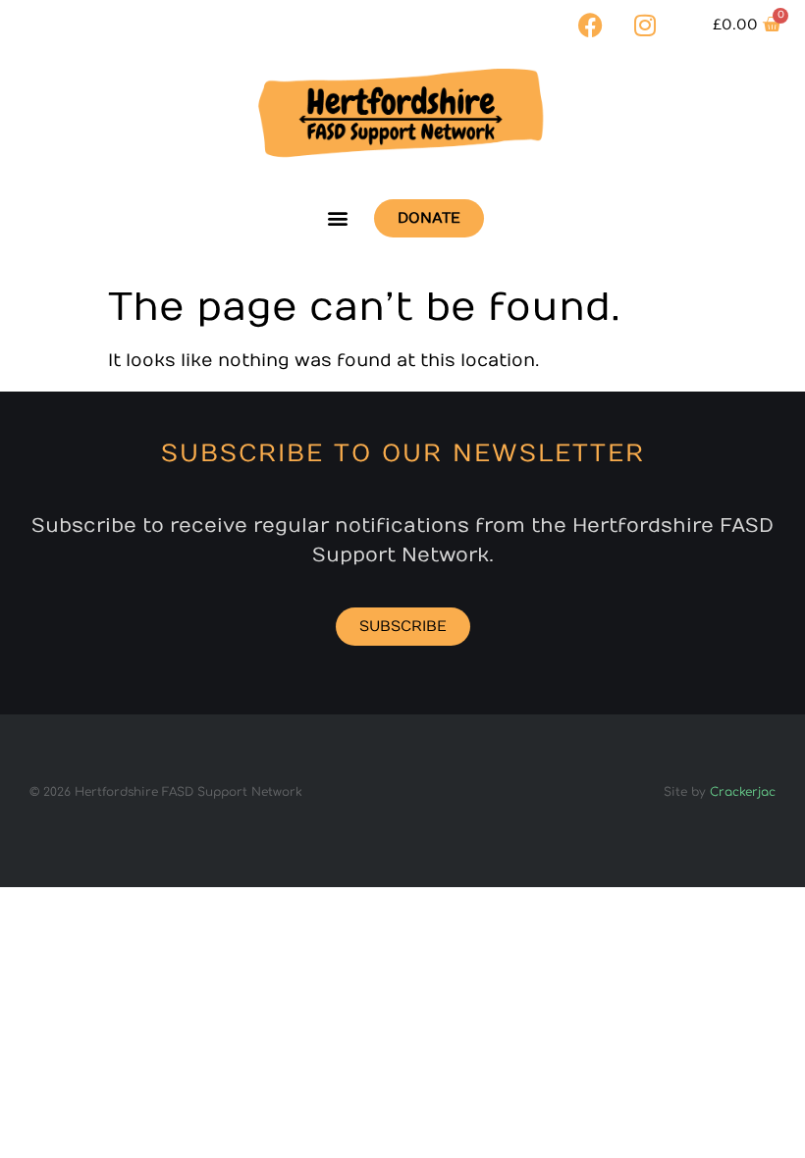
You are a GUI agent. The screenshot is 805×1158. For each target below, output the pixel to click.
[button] (338, 218)
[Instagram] (645, 24)
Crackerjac (743, 792)
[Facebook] (591, 24)
